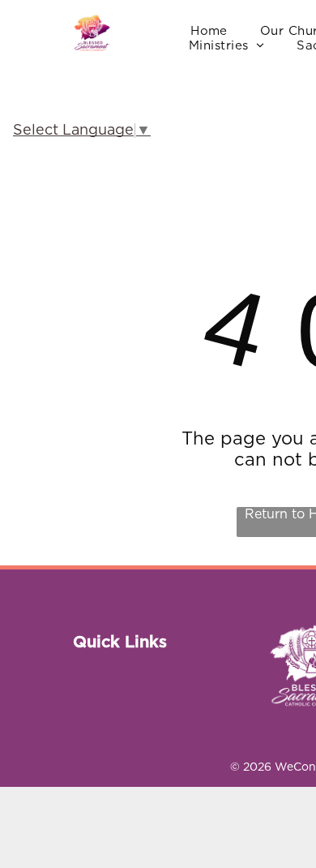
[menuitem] (209, 31)
